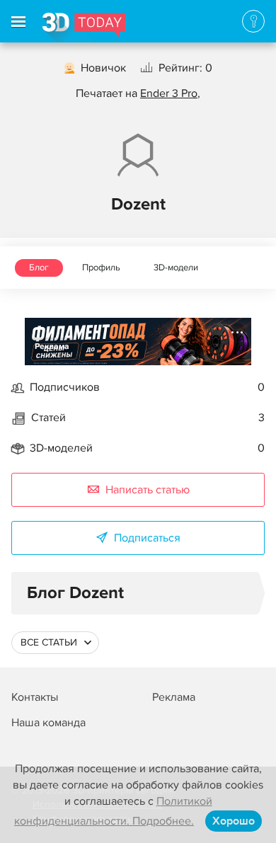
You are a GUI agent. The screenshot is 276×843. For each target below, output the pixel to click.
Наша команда (48, 723)
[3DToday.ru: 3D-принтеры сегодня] (83, 27)
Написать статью (147, 490)
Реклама (52, 346)
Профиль (101, 267)
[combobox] (55, 642)
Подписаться (147, 538)
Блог (39, 267)
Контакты (34, 697)
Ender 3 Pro (168, 93)
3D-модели (176, 267)
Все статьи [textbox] (49, 642)
